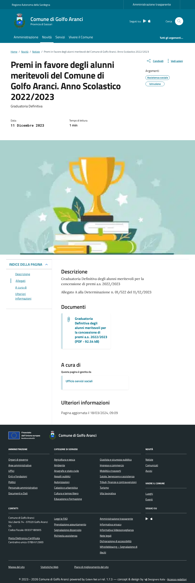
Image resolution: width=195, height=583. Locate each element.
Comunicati (151, 465)
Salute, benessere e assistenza (117, 476)
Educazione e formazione (68, 499)
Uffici (11, 471)
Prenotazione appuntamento (70, 524)
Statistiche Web (49, 567)
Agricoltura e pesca (64, 460)
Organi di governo (18, 460)
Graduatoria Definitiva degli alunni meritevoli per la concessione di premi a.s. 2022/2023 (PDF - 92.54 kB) (91, 330)
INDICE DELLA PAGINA (25, 264)
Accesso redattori (177, 579)
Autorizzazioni (62, 482)
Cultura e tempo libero (66, 493)
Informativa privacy (110, 524)
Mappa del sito (16, 567)
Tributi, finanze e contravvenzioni (118, 482)
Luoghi (149, 494)
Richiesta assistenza (65, 536)
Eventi (149, 499)
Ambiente (59, 465)
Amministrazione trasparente (152, 4)
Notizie (149, 460)
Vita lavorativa (108, 493)
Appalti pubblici (62, 476)
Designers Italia (156, 579)
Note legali (105, 536)
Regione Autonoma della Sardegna (31, 5)
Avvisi (148, 471)
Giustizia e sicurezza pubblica (116, 460)
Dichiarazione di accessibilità (115, 541)
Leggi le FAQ (61, 519)
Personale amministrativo (23, 488)
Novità (47, 37)
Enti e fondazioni (17, 476)
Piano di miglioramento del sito (91, 567)
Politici (12, 482)
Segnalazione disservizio (67, 530)
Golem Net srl (93, 579)
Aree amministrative (19, 465)
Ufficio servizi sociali (79, 381)
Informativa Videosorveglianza (117, 530)
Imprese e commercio (112, 465)
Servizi (60, 37)
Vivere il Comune (81, 37)
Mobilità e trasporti (110, 471)
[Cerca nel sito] (179, 21)
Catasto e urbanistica (66, 488)
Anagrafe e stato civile (66, 471)
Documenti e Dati (18, 493)
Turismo (104, 488)
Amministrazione (26, 37)
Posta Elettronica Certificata (24, 538)
